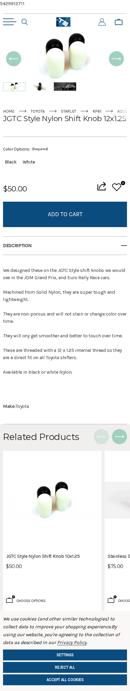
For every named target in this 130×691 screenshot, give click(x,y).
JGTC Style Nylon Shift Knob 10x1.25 (43, 556)
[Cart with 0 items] (118, 22)
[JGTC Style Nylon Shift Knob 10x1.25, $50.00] (52, 500)
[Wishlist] (118, 186)
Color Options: (25, 149)
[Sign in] (102, 22)
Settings (65, 655)
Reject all (65, 667)
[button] (13, 58)
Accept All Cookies (65, 679)
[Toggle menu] (9, 21)
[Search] (24, 22)
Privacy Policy (71, 642)
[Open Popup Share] (101, 186)
